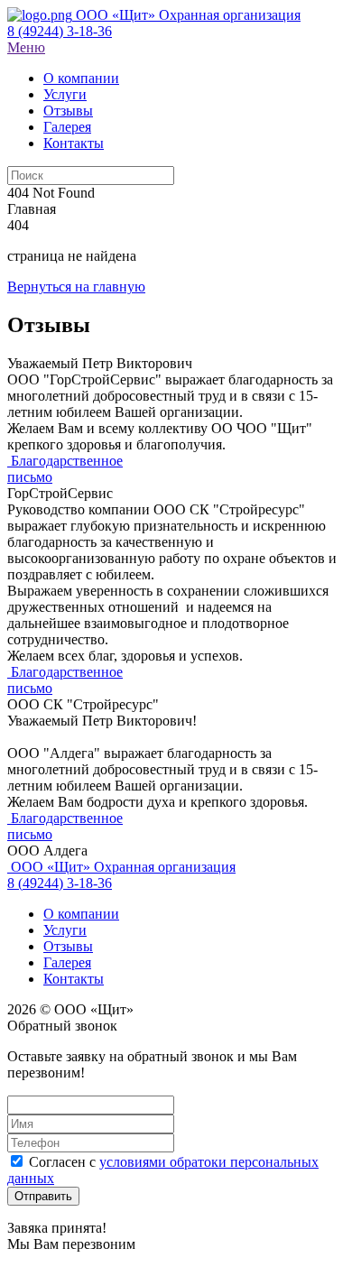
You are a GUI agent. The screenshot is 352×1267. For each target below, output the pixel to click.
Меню (26, 47)
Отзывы (68, 946)
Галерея (67, 962)
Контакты (73, 978)
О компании (81, 913)
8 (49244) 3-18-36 (59, 31)
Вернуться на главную (76, 286)
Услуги (65, 930)
